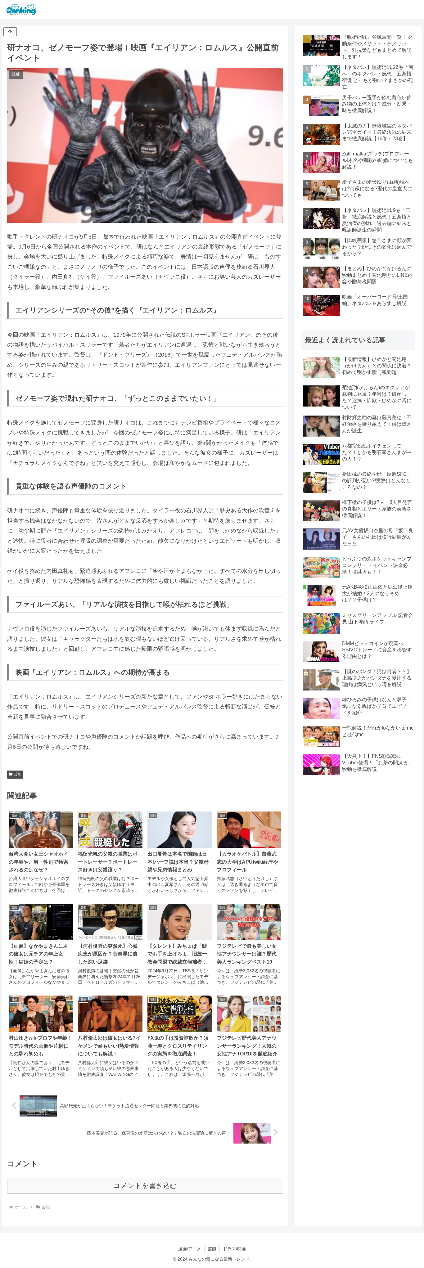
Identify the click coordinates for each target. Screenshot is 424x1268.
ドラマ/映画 (234, 1248)
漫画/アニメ (189, 1248)
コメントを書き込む (145, 1185)
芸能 (17, 774)
